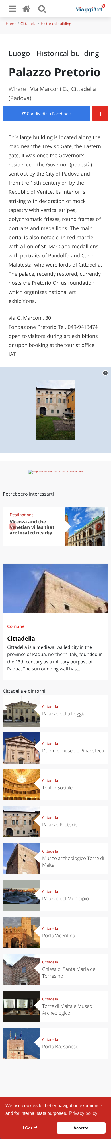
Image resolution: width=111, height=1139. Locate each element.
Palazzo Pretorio (60, 824)
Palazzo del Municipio (65, 898)
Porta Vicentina (58, 935)
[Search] (42, 8)
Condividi (48, 113)
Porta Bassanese (60, 1046)
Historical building (56, 23)
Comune (16, 626)
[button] (98, 526)
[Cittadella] (55, 588)
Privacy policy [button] (83, 1113)
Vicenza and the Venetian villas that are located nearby (32, 527)
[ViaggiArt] (27, 8)
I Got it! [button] (30, 1128)
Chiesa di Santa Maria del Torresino (69, 972)
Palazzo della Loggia (63, 713)
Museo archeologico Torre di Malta (73, 861)
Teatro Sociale (57, 787)
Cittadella (28, 23)
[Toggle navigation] (12, 8)
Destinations (22, 514)
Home (11, 23)
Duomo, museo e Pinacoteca (73, 750)
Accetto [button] (81, 1128)
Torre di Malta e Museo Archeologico (67, 1009)
